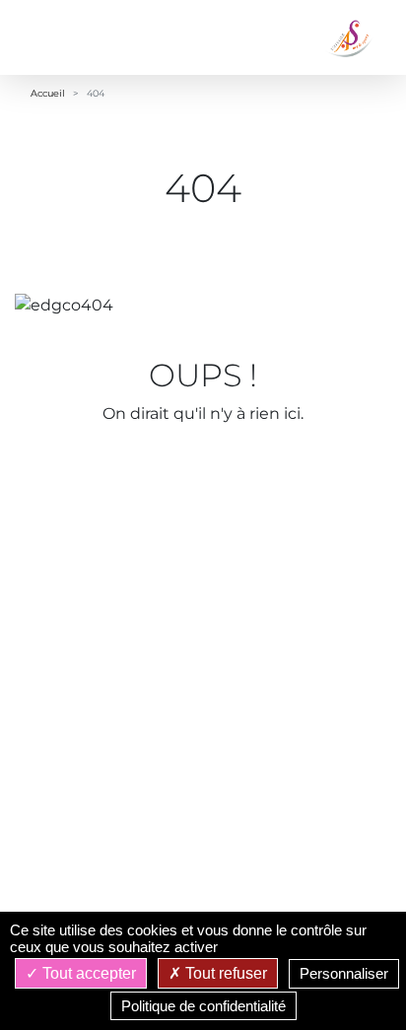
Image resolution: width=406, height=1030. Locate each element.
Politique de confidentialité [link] (203, 1005)
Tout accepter (87, 973)
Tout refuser (224, 973)
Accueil (48, 93)
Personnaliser (344, 973)
